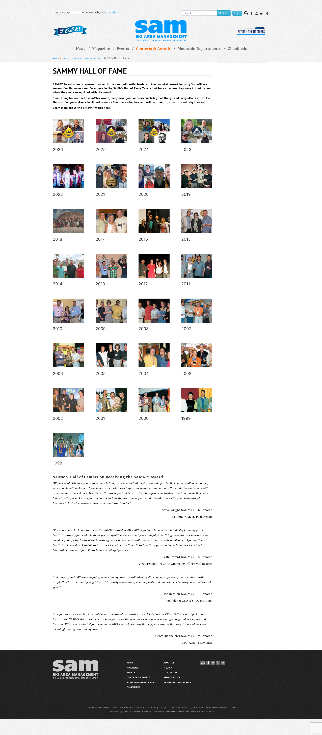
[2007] (196, 315)
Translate (113, 12)
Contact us (170, 672)
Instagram (256, 13)
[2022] (68, 180)
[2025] (111, 135)
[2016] (154, 225)
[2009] (111, 315)
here (107, 108)
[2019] (196, 180)
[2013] (111, 270)
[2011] (196, 270)
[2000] (154, 404)
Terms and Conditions (177, 682)
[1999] (196, 404)
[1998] (68, 449)
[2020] (154, 180)
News (80, 48)
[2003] (196, 359)
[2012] (154, 270)
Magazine (101, 48)
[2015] (196, 225)
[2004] (154, 359)
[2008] (154, 315)
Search (225, 13)
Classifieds (237, 48)
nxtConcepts (206, 711)
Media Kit (169, 667)
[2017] (111, 225)
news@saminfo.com (224, 707)
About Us (169, 662)
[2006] (68, 359)
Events (123, 48)
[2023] (196, 135)
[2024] (154, 135)
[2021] (111, 180)
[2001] (111, 404)
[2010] (68, 315)
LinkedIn (261, 13)
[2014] (68, 270)
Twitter (266, 13)
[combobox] (199, 13)
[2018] (68, 225)
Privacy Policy (172, 677)
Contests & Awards (153, 48)
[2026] (68, 135)
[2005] (111, 359)
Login (237, 13)
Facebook (252, 13)
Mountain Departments (199, 48)
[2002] (68, 404)
